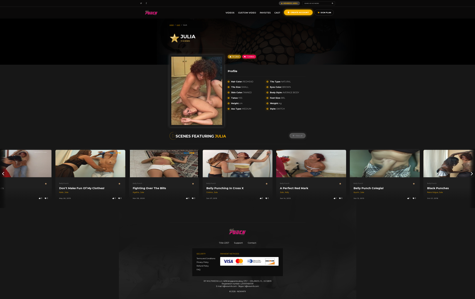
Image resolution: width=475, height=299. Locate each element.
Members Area (290, 3)
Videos (230, 12)
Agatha (136, 192)
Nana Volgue (432, 192)
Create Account (299, 12)
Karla (61, 192)
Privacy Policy (203, 262)
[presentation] (3, 173)
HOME (171, 25)
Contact (252, 243)
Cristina (209, 192)
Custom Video (247, 12)
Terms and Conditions (206, 258)
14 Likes (235, 57)
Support (238, 243)
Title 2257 (224, 243)
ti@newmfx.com (229, 286)
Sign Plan (325, 12)
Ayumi (357, 192)
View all (298, 136)
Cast (277, 12)
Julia (66, 192)
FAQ (198, 270)
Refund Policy (203, 266)
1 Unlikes (250, 57)
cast (178, 25)
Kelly (287, 192)
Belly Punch (64, 183)
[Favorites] (46, 183)
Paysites (265, 12)
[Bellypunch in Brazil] (151, 13)
